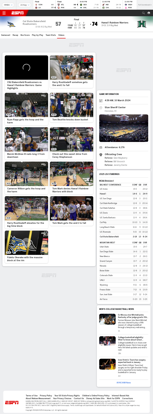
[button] (143, 13)
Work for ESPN (113, 398)
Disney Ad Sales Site (95, 398)
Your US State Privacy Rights (67, 396)
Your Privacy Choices (62, 398)
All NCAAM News (124, 383)
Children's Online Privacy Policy (96, 396)
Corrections (127, 398)
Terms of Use (32, 396)
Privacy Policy (46, 396)
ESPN (18, 13)
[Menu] (4, 13)
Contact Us (79, 398)
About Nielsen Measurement (38, 398)
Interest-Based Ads (120, 396)
